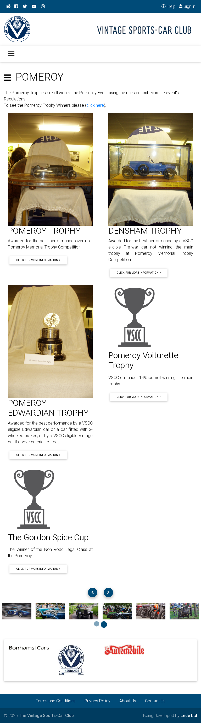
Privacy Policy (97, 700)
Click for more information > (38, 260)
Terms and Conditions (56, 700)
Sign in (188, 6)
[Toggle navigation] (11, 54)
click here (95, 105)
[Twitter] (24, 6)
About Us (127, 700)
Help (171, 6)
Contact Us (155, 700)
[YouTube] (34, 6)
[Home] (8, 6)
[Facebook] (16, 6)
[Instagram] (43, 6)
